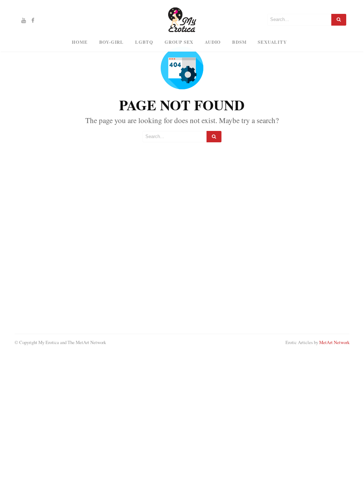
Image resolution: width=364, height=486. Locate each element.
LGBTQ (144, 42)
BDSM (239, 42)
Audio (213, 42)
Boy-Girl (111, 42)
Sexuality (272, 42)
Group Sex (179, 42)
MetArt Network (334, 342)
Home (79, 42)
